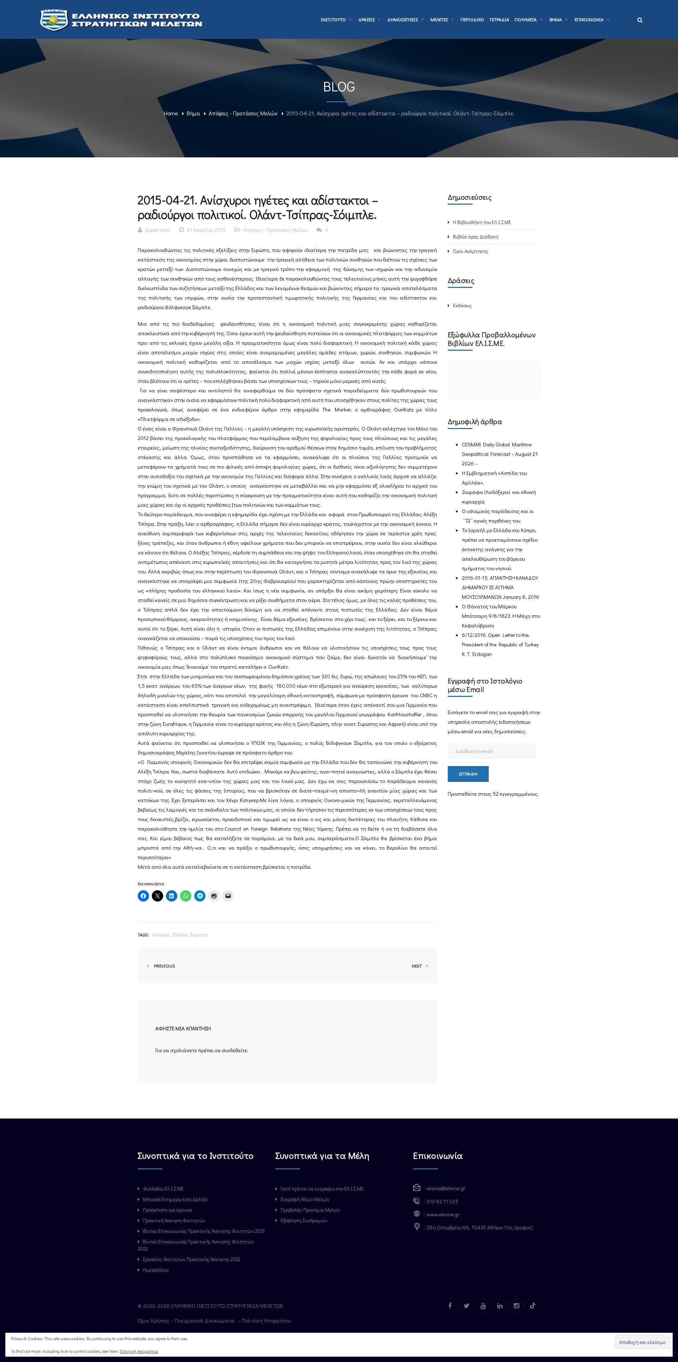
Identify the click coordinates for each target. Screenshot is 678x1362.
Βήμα (193, 113)
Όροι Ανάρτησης (470, 251)
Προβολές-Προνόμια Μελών (310, 1209)
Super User (157, 229)
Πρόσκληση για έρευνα (167, 1209)
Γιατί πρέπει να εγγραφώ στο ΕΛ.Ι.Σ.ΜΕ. (322, 1188)
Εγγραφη (468, 774)
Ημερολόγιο (155, 1269)
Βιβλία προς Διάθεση (475, 236)
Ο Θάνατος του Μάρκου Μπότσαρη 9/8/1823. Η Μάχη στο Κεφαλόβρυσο (501, 616)
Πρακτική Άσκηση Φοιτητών (174, 1220)
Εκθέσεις (462, 305)
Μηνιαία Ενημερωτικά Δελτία (175, 1199)
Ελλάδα (180, 934)
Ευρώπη (199, 934)
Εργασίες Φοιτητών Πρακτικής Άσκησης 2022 (191, 1259)
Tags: (143, 935)
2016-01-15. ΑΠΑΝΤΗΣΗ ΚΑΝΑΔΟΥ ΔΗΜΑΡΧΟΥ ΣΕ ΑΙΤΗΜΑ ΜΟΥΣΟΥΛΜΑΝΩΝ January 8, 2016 (500, 587)
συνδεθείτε (234, 1050)
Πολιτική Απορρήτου (267, 1320)
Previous (163, 966)
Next (417, 966)
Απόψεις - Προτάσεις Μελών (243, 113)
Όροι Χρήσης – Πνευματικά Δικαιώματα (187, 1320)
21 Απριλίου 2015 (206, 229)
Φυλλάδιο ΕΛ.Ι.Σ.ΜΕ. (164, 1188)
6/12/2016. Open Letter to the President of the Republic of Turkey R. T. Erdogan (500, 644)
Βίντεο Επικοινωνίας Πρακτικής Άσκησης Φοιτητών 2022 (196, 1245)
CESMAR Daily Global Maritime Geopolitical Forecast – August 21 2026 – (500, 454)
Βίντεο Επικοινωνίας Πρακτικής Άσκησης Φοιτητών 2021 (203, 1231)
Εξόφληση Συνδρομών (304, 1220)
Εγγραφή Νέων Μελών (305, 1199)
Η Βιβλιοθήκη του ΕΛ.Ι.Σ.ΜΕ (482, 222)
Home (171, 113)
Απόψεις (161, 934)
